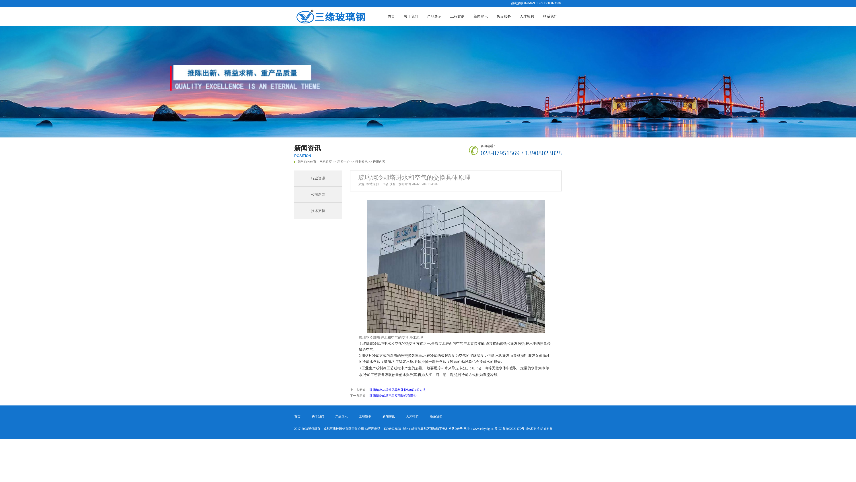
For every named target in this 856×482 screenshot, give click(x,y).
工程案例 (457, 16)
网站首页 (325, 161)
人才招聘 (527, 16)
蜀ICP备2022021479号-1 (510, 428)
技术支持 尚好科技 (540, 428)
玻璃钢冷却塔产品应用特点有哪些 (393, 395)
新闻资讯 (480, 16)
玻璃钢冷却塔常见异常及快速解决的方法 (398, 390)
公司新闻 (318, 194)
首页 (391, 16)
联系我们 (550, 16)
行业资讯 (361, 161)
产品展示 (434, 16)
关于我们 (411, 16)
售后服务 (504, 16)
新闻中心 (343, 161)
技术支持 (318, 211)
